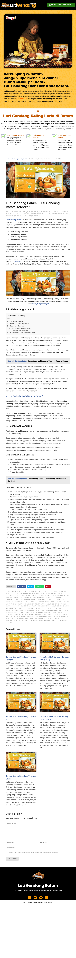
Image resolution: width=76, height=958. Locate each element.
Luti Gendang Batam (14, 220)
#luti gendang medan (46, 602)
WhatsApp (40, 587)
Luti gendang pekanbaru (40, 214)
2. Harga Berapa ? (24, 396)
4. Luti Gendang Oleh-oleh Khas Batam (22, 332)
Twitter (31, 587)
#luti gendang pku (49, 608)
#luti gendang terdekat (24, 616)
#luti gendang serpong (29, 610)
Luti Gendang (32, 212)
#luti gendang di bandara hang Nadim (29, 600)
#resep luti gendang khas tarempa (36, 620)
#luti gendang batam (41, 595)
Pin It (48, 587)
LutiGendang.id (21, 99)
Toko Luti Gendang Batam (16, 216)
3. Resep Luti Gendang (16, 326)
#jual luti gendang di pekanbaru (52, 591)
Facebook (22, 587)
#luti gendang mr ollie (56, 604)
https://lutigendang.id (40, 304)
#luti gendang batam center (32, 598)
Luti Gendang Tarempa (60, 214)
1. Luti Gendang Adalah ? (16, 321)
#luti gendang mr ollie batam (18, 606)
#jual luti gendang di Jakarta (24, 591)
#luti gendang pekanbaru (29, 608)
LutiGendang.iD (17, 261)
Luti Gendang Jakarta (20, 214)
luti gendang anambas (48, 212)
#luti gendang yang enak (22, 618)
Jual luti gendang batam (19, 159)
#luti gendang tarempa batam (34, 614)
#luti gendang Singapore (51, 610)
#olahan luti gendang (44, 618)
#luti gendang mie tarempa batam (31, 604)
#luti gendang (12, 594)
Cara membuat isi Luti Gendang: (21, 328)
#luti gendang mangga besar (24, 602)
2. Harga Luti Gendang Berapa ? (19, 323)
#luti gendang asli (48, 594)
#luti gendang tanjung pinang (43, 612)
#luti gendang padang (41, 606)
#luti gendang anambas (29, 594)
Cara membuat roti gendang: (20, 330)
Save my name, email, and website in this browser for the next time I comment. (33, 852)
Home (8, 159)
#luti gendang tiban (44, 616)
